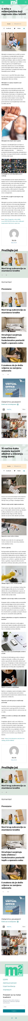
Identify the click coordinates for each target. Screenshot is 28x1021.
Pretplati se (14, 1010)
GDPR (5, 979)
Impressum (7, 990)
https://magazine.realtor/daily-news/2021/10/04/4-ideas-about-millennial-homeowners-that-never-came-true (12, 221)
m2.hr (14, 240)
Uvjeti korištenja (9, 986)
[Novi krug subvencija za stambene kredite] (14, 259)
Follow (23, 409)
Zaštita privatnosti (10, 983)
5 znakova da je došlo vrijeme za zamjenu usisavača (12, 368)
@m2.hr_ (9, 409)
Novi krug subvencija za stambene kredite (13, 269)
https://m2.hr (14, 242)
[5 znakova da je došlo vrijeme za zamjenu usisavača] (14, 354)
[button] (26, 2)
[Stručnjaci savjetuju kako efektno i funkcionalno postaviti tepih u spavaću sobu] (14, 324)
